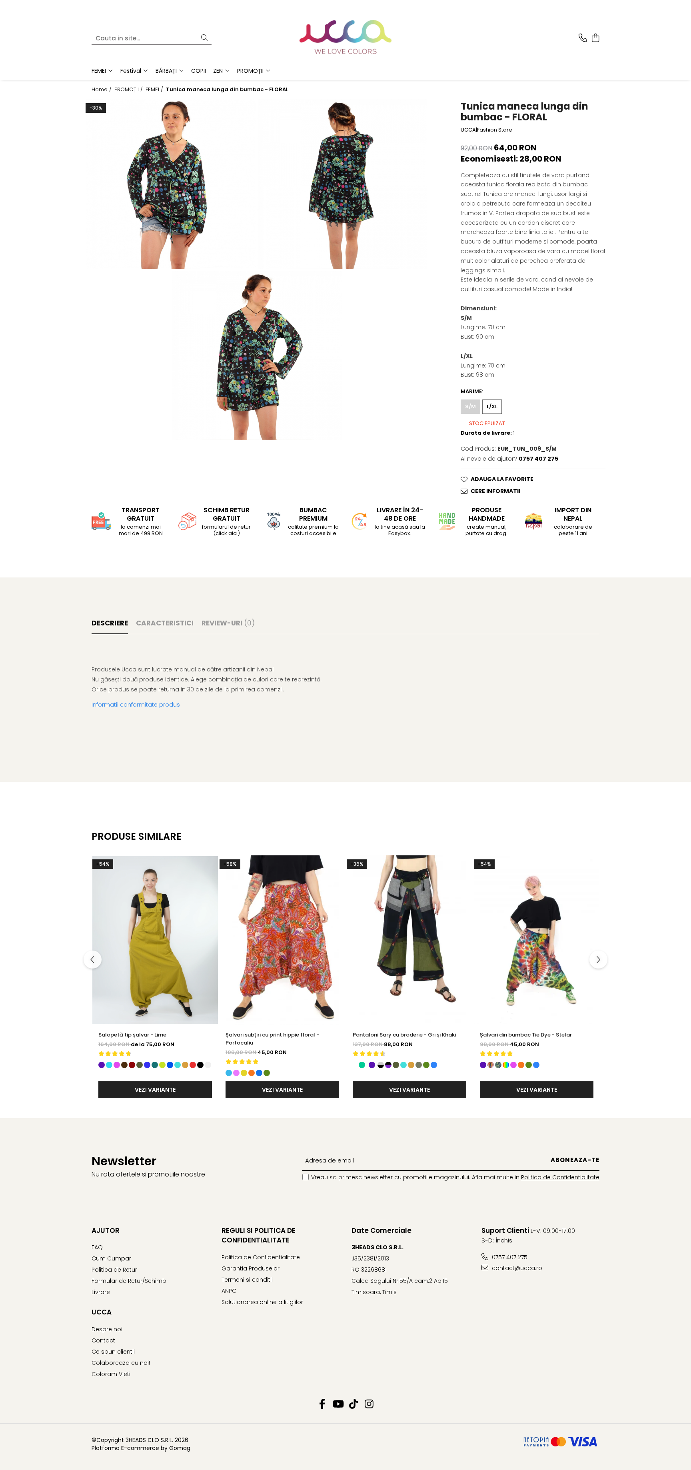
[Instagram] (369, 1404)
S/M (470, 406)
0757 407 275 (508, 1257)
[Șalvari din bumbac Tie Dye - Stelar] (536, 940)
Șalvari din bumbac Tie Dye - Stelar (526, 1035)
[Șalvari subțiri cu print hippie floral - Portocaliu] (282, 940)
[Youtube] (338, 1404)
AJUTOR (106, 1230)
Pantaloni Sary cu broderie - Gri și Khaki (404, 1035)
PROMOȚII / (129, 89)
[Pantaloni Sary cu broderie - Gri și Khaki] (409, 940)
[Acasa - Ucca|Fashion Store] (345, 38)
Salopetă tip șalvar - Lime (132, 1035)
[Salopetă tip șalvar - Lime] (155, 940)
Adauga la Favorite (502, 479)
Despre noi (107, 1329)
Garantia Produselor (251, 1268)
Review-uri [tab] (228, 623)
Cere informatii (495, 491)
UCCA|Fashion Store (486, 130)
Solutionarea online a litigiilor (262, 1302)
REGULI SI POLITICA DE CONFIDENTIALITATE (259, 1235)
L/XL (492, 406)
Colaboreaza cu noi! (121, 1363)
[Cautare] (204, 38)
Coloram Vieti (111, 1374)
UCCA (102, 1312)
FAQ (97, 1247)
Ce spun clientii (113, 1352)
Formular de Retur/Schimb (129, 1281)
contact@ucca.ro (516, 1268)
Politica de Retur (114, 1270)
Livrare (101, 1292)
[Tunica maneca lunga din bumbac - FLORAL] (171, 184)
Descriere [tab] (110, 623)
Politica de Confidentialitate (560, 1177)
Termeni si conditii (247, 1280)
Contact (103, 1340)
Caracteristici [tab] (165, 623)
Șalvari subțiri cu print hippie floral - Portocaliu (272, 1039)
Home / (102, 89)
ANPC (229, 1291)
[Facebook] (322, 1404)
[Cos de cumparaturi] (595, 38)
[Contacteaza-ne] (583, 38)
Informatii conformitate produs (136, 705)
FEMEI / (155, 89)
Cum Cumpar (111, 1258)
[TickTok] (353, 1404)
